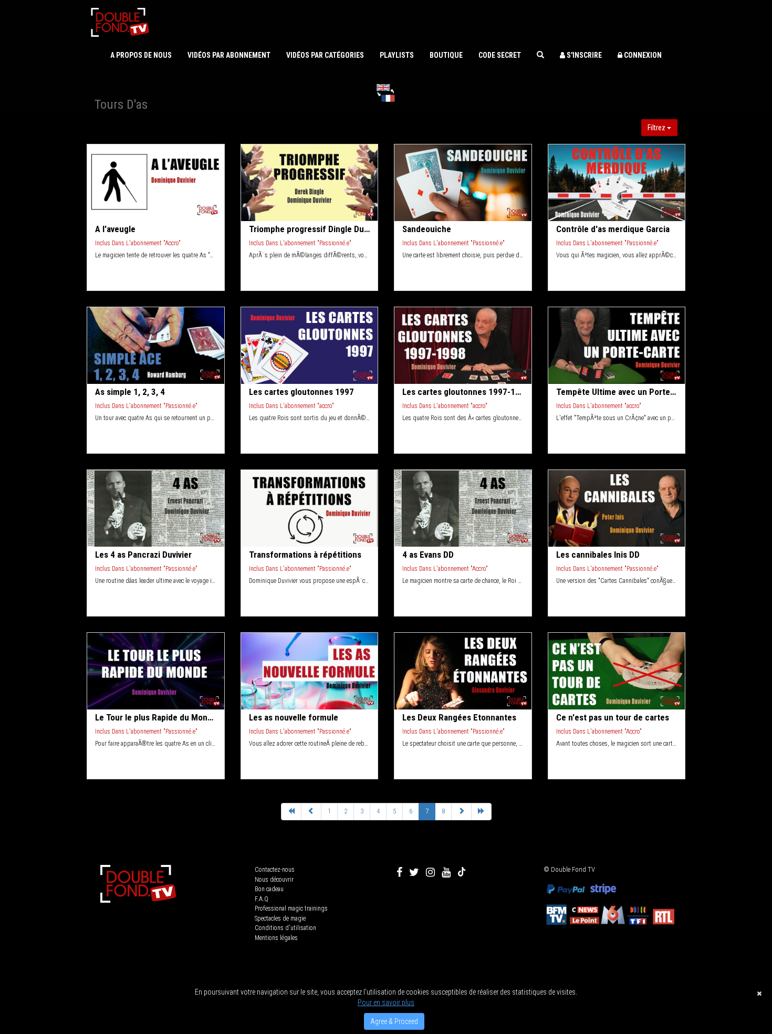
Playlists (397, 55)
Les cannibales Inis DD (598, 554)
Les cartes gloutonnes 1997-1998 (463, 392)
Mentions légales (276, 938)
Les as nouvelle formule (293, 717)
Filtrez (657, 127)
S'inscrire (583, 55)
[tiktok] (461, 872)
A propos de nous (141, 55)
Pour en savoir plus (386, 1002)
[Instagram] (430, 872)
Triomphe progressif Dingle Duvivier (309, 229)
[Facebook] (399, 872)
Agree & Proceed (394, 1021)
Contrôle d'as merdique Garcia (613, 229)
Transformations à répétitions (305, 554)
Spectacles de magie (280, 918)
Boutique (446, 55)
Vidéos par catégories (325, 55)
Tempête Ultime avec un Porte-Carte (616, 392)
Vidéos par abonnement (228, 55)
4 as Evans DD (428, 554)
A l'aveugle (115, 229)
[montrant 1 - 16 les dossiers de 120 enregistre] (291, 811)
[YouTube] (446, 872)
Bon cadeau (269, 889)
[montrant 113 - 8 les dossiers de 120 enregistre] (481, 811)
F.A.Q (261, 899)
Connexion (642, 55)
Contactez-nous (275, 869)
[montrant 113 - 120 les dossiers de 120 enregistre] (461, 811)
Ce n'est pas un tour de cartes (612, 717)
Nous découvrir (274, 879)
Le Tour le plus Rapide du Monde (155, 717)
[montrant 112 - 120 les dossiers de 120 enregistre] (311, 811)
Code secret (499, 55)
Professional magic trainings (291, 908)
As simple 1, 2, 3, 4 (130, 392)
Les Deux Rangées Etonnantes (459, 717)
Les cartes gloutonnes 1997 (301, 392)
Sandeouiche (426, 229)
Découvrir (156, 183)
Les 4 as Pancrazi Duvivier (143, 554)
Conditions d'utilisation (285, 928)
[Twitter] (414, 872)
